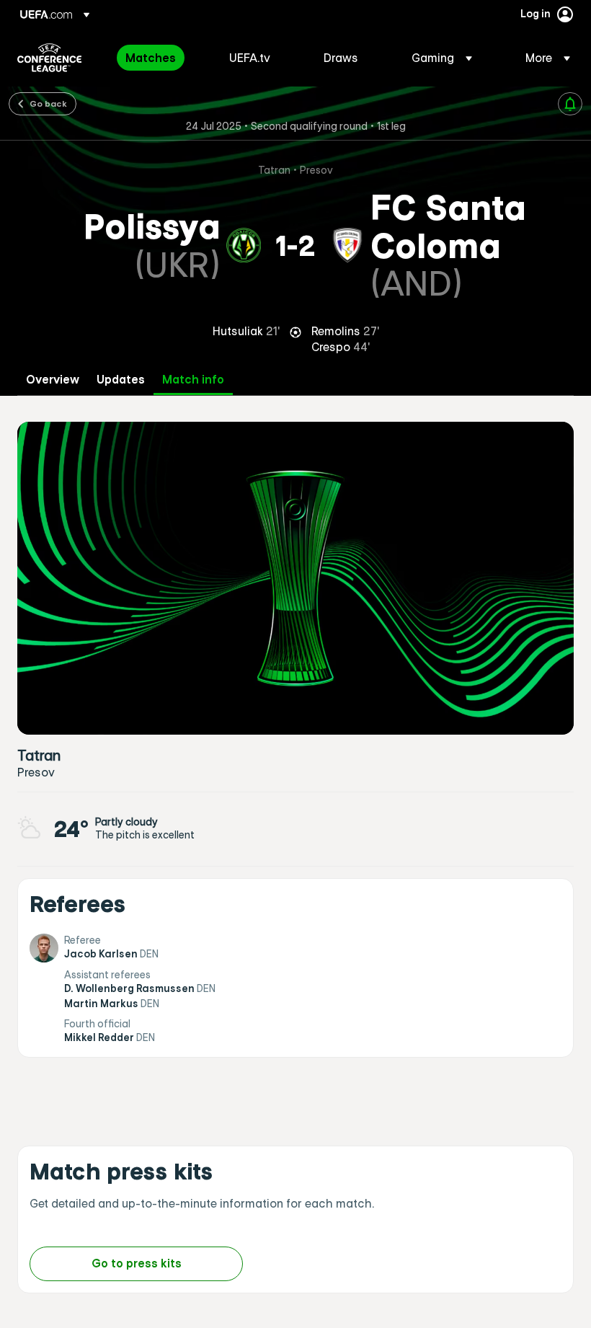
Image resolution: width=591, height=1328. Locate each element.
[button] (441, 57)
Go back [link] (48, 103)
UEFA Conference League (49, 57)
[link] (150, 57)
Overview (52, 379)
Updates (121, 379)
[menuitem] (159, 57)
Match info (193, 379)
